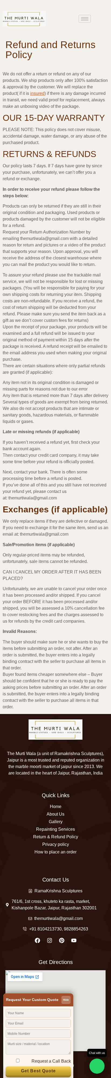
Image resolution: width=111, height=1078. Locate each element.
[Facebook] (37, 940)
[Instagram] (49, 940)
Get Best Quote (38, 1071)
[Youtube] (74, 940)
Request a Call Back (51, 1061)
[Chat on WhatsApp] (97, 1066)
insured (37, 93)
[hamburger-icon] (85, 19)
